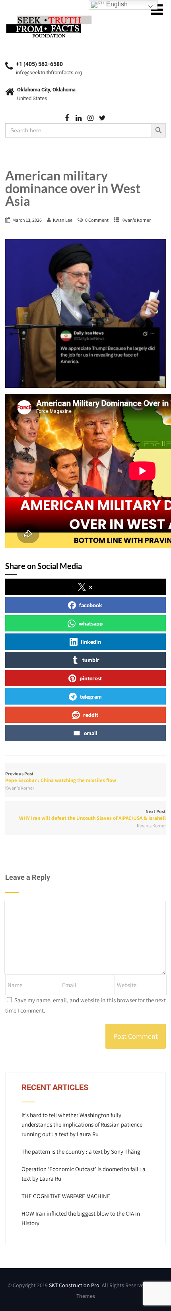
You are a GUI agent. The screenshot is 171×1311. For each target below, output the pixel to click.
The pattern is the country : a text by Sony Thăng (80, 1151)
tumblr (90, 659)
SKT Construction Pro (74, 1285)
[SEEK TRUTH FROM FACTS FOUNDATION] (49, 15)
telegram (91, 696)
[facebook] (67, 118)
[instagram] (90, 118)
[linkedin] (79, 118)
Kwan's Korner (136, 220)
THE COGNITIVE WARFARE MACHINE (65, 1196)
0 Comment (97, 220)
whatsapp (91, 623)
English (116, 4)
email (90, 733)
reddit (90, 714)
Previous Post (60, 777)
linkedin (91, 641)
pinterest (91, 678)
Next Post (92, 814)
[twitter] (102, 118)
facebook (90, 605)
